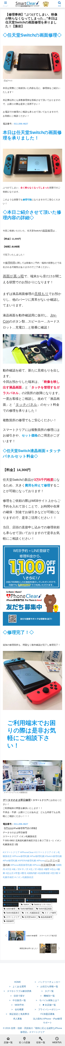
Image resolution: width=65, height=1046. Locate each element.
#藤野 (46, 869)
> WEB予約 (17, 1005)
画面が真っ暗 (13, 276)
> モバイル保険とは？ (47, 1000)
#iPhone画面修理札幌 (21, 865)
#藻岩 (40, 869)
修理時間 (10, 262)
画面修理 (47, 230)
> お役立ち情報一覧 (47, 986)
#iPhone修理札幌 (20, 856)
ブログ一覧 (11, 888)
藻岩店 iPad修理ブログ (31, 888)
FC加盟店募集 (48, 1014)
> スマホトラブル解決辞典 (17, 991)
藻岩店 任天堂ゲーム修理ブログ (42, 900)
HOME (17, 982)
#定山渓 (9, 873)
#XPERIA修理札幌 (26, 860)
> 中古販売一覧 (17, 1000)
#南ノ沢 (15, 869)
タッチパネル (26, 404)
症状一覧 (40, 1040)
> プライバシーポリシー (47, 1009)
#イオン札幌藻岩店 (23, 877)
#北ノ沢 (32, 869)
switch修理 (10, 909)
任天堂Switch (30, 917)
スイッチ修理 (50, 913)
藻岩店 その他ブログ (15, 900)
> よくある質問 (17, 986)
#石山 (53, 869)
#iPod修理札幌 (10, 860)
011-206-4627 (21, 123)
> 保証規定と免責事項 (17, 1014)
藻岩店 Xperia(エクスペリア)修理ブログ (23, 896)
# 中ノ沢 (24, 869)
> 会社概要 (17, 1009)
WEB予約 (57, 1040)
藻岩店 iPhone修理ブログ (17, 892)
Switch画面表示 (12, 913)
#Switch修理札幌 (53, 856)
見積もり (41, 294)
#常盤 (17, 873)
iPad (6, 80)
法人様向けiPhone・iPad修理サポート (47, 1020)
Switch (26, 904)
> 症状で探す (17, 996)
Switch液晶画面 (45, 909)
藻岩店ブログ (12, 904)
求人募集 (17, 1018)
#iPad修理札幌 (36, 856)
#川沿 (8, 869)
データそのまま (12, 800)
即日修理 (26, 800)
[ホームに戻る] (32, 974)
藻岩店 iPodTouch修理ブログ (45, 892)
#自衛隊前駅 (43, 873)
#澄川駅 (54, 873)
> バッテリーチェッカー (47, 982)
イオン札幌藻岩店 (32, 913)
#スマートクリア (11, 852)
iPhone (9, 828)
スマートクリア (12, 917)
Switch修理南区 (27, 909)
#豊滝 (23, 873)
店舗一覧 (8, 1040)
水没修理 (46, 865)
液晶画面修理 (46, 917)
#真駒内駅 (31, 873)
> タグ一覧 (47, 991)
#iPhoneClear (27, 852)
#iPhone (40, 860)
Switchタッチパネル (42, 904)
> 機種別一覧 (47, 996)
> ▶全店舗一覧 (47, 1005)
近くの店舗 (24, 1040)
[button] (58, 621)
